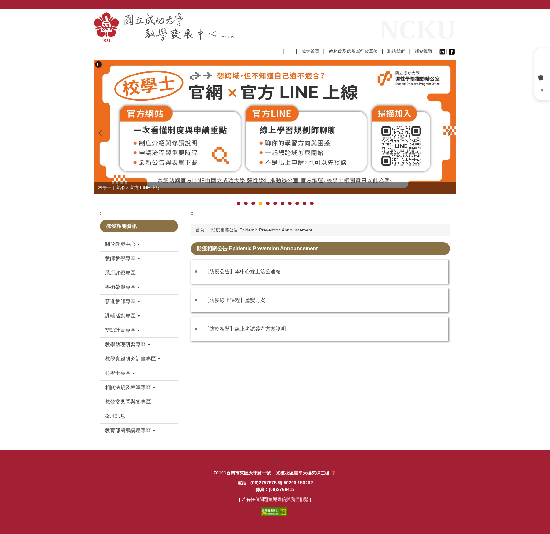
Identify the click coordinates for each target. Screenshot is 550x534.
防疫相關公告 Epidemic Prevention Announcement (261, 229)
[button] (98, 64)
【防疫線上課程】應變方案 (234, 300)
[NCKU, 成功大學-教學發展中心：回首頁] (173, 27)
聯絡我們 (396, 51)
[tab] (238, 203)
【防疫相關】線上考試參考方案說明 (245, 328)
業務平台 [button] (542, 74)
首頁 (199, 229)
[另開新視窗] (451, 51)
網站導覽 (424, 51)
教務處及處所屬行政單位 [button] (353, 51)
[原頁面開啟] (442, 51)
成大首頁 (310, 51)
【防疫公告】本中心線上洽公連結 (242, 271)
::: (290, 51)
